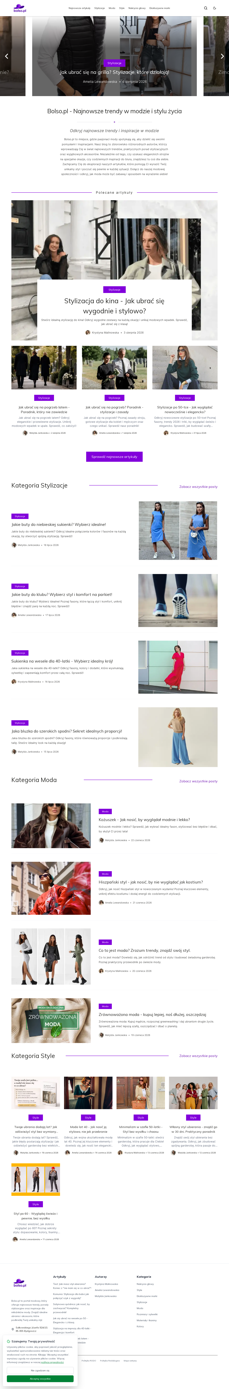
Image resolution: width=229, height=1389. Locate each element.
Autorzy (101, 1277)
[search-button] (206, 8)
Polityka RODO (89, 1360)
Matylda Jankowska (106, 1296)
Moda (112, 8)
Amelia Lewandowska (107, 1290)
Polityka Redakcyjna (110, 1360)
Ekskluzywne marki (160, 8)
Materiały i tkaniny (147, 1320)
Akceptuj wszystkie (40, 1378)
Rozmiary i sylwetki (147, 1314)
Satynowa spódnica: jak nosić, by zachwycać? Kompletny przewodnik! (71, 1308)
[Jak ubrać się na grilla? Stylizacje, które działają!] (114, 56)
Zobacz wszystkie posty (198, 486)
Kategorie (144, 1277)
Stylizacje (99, 8)
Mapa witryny (130, 1360)
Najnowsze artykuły (79, 8)
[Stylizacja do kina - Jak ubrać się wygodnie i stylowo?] (114, 270)
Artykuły (59, 1277)
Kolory (140, 1326)
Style (122, 8)
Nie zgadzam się (40, 1370)
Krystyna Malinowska (106, 1284)
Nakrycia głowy (137, 8)
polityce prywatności (52, 1362)
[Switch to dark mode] (215, 8)
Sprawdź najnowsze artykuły (114, 457)
